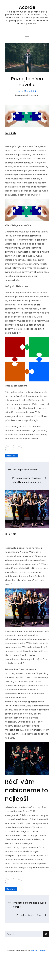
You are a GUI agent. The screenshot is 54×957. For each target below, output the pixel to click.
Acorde (27, 7)
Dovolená (11, 889)
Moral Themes (39, 950)
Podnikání (11, 456)
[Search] (46, 934)
